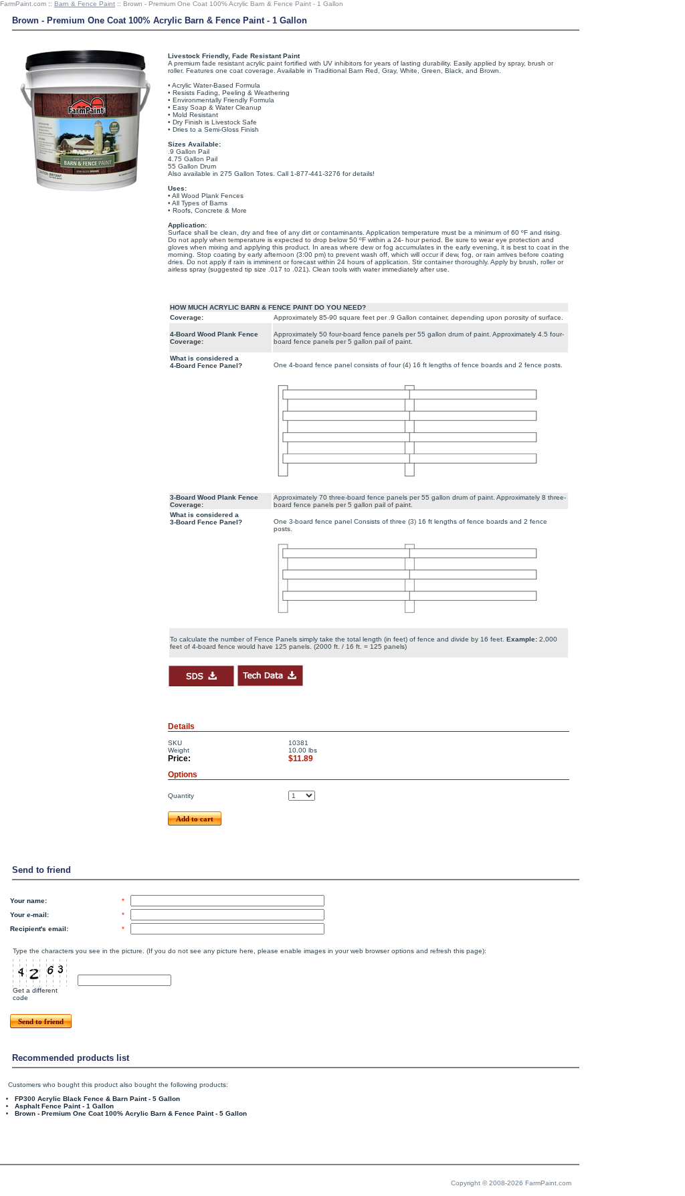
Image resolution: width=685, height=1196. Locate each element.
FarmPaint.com (23, 3)
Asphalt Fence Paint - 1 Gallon (64, 1106)
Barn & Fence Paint (84, 3)
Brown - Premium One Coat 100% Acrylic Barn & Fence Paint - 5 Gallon (131, 1113)
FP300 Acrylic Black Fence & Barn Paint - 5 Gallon (97, 1098)
